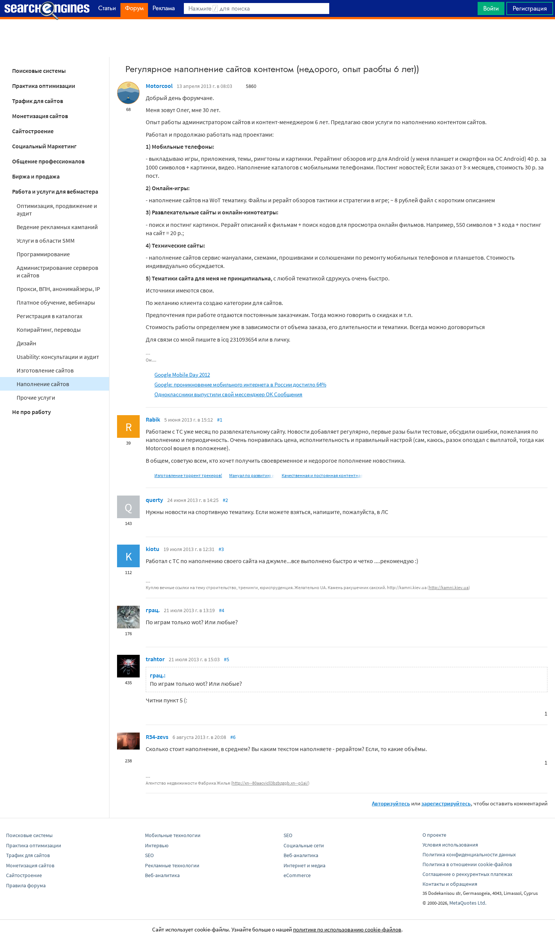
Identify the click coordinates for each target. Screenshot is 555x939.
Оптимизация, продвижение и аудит (57, 209)
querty (154, 499)
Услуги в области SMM (46, 240)
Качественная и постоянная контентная (322, 475)
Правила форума (26, 885)
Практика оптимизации (43, 85)
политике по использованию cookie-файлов (347, 929)
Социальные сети (304, 845)
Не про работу (31, 412)
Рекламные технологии (172, 865)
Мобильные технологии (172, 835)
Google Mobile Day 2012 (182, 374)
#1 (219, 419)
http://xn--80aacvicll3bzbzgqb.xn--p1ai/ (270, 783)
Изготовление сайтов (45, 370)
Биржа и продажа (36, 176)
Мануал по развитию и (251, 475)
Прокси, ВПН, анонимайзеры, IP (58, 288)
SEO (149, 855)
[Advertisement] (277, 38)
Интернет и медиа (304, 865)
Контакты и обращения (449, 884)
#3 (221, 549)
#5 (226, 659)
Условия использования (450, 844)
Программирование (43, 254)
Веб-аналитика (162, 875)
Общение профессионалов (48, 161)
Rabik (153, 419)
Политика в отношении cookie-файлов (467, 864)
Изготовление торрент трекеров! (188, 475)
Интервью (156, 845)
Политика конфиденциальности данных (469, 854)
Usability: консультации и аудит (58, 356)
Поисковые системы (39, 70)
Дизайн (26, 343)
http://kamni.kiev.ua (449, 587)
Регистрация (530, 8)
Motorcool (159, 85)
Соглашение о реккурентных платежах (467, 874)
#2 (225, 500)
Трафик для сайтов (37, 101)
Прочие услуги (36, 397)
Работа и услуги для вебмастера (55, 191)
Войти (491, 8)
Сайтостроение (33, 131)
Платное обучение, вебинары (56, 302)
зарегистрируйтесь (446, 803)
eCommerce (297, 875)
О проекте (434, 834)
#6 (233, 737)
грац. (153, 610)
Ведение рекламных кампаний (57, 227)
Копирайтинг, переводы (49, 329)
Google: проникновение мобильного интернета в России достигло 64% (240, 384)
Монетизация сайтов (40, 116)
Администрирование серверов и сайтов (57, 271)
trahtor (155, 659)
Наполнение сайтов (43, 384)
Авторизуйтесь (391, 803)
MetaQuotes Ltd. (467, 902)
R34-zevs (157, 736)
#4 (221, 610)
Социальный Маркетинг (44, 146)
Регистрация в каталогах (49, 316)
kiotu (152, 549)
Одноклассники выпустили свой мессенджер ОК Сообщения (228, 394)
